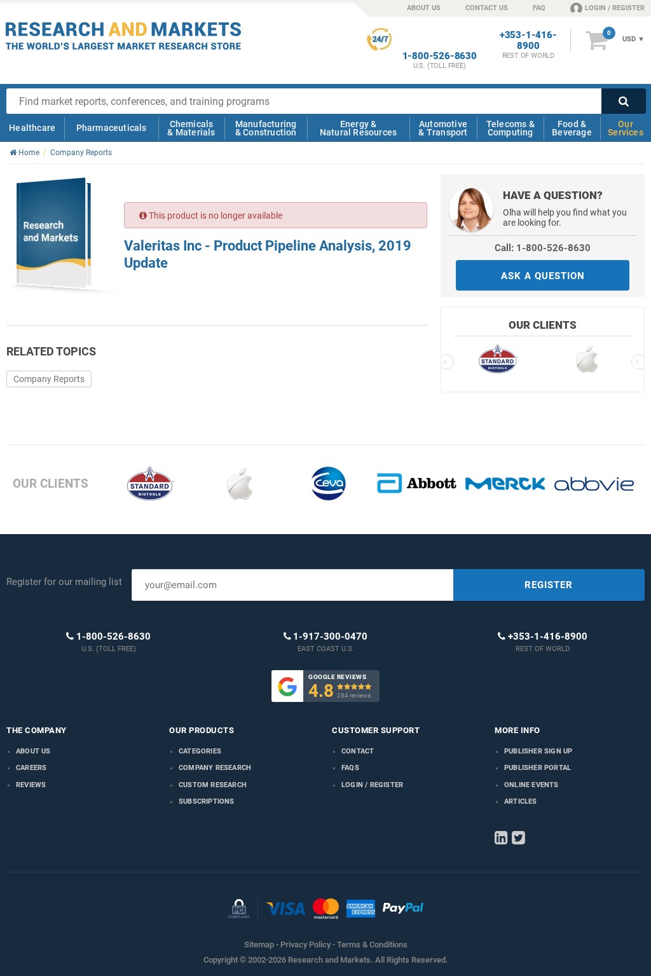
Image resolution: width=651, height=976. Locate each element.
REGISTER (548, 585)
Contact (357, 751)
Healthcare (32, 128)
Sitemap (259, 944)
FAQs (350, 768)
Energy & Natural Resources (358, 128)
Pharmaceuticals (111, 128)
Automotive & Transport (442, 128)
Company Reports (49, 379)
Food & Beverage (572, 128)
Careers (31, 768)
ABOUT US (424, 8)
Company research (215, 768)
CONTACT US (486, 8)
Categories (200, 751)
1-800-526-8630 (439, 56)
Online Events (531, 785)
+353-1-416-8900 (528, 41)
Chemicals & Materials (191, 128)
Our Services (625, 128)
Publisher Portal (537, 768)
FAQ (539, 8)
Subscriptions (207, 801)
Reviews (31, 785)
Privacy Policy (305, 944)
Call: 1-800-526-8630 (543, 248)
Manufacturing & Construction (266, 128)
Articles (520, 801)
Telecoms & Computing (510, 128)
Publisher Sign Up (538, 751)
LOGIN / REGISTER (615, 8)
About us (33, 751)
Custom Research (213, 785)
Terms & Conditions (372, 944)
